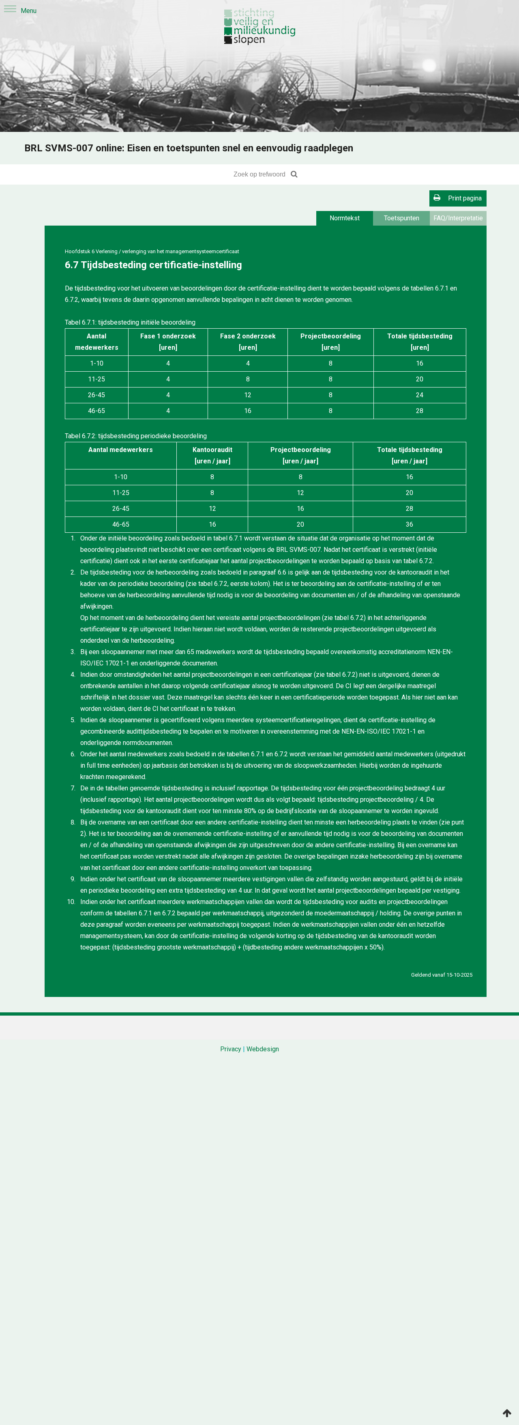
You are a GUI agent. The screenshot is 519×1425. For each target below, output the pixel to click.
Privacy (230, 1049)
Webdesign (263, 1049)
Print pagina (465, 198)
